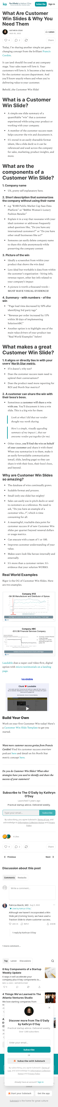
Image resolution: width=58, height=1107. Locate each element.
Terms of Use (43, 819)
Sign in (51, 4)
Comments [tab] (9, 877)
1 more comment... (11, 946)
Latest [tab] (14, 961)
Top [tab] (6, 961)
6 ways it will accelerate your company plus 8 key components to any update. (20, 978)
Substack (14, 1100)
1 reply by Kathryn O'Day (24, 932)
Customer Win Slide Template (21, 728)
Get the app (44, 1093)
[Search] (53, 961)
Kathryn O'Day (16, 30)
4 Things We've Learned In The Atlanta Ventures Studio (21, 996)
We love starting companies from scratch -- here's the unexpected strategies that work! (19, 1003)
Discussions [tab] (25, 961)
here (14, 753)
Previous (11, 857)
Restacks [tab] (22, 877)
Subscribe (41, 4)
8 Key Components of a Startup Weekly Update (21, 971)
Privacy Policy (34, 1073)
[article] (29, 978)
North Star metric (23, 363)
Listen (51, 32)
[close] (49, 1007)
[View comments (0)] (17, 987)
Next (48, 857)
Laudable (7, 663)
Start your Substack (21, 1093)
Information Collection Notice (31, 822)
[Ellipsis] (54, 904)
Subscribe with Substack (31, 1060)
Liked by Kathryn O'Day (21, 908)
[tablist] (15, 878)
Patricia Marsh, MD (19, 905)
